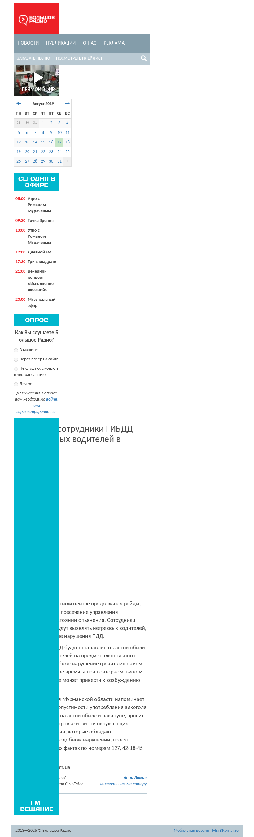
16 (51, 142)
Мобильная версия (191, 830)
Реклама (114, 43)
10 (59, 132)
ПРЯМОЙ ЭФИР (38, 89)
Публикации (61, 43)
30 (27, 123)
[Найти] (144, 59)
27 (27, 161)
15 (43, 142)
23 (51, 152)
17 (59, 142)
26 (18, 161)
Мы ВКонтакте (225, 830)
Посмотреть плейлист (79, 58)
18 (67, 142)
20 (27, 152)
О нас (89, 43)
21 (35, 152)
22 (43, 152)
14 (35, 142)
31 (35, 123)
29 (18, 123)
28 (35, 161)
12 (18, 142)
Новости (28, 43)
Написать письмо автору (123, 784)
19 (18, 152)
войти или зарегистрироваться (37, 405)
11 (67, 132)
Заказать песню (33, 58)
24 (59, 152)
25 (67, 152)
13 (27, 142)
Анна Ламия (135, 777)
